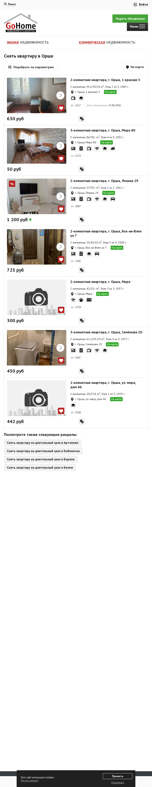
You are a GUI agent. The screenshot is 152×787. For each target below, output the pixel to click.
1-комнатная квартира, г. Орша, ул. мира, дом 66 (103, 384)
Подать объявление (130, 19)
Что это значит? (29, 780)
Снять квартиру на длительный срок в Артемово (42, 443)
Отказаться (117, 782)
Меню (134, 26)
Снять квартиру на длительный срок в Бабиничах (43, 451)
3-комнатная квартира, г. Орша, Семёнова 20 (106, 332)
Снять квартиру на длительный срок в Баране (41, 459)
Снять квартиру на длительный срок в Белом (40, 467)
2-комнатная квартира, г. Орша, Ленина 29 (104, 181)
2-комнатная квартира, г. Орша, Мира (100, 282)
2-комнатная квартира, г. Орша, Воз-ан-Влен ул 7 (106, 233)
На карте (110, 92)
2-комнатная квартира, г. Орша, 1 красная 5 (105, 80)
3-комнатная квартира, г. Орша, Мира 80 (102, 130)
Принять (117, 776)
